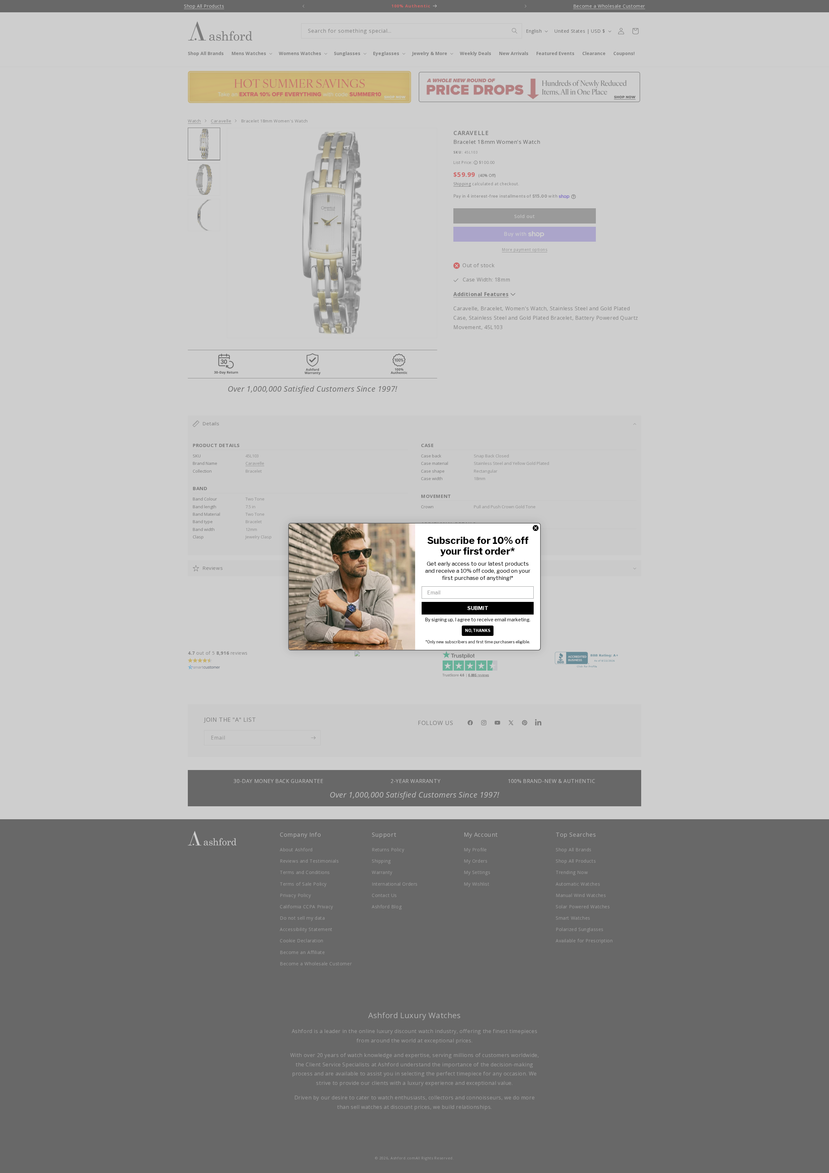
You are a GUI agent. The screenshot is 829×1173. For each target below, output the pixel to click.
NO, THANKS (477, 630)
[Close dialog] (535, 528)
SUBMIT (477, 608)
